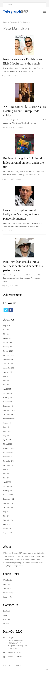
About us (6, 584)
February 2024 (8, 448)
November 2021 (9, 520)
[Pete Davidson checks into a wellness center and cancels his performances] (24, 239)
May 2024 (6, 436)
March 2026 (7, 343)
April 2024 (7, 440)
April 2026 (7, 338)
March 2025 (7, 393)
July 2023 (6, 469)
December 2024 (8, 406)
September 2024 (9, 419)
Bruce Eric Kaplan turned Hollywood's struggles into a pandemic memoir (21, 214)
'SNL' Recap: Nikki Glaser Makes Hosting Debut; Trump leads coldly (24, 111)
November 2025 (9, 359)
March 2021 (7, 529)
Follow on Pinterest (15, 657)
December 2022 (8, 499)
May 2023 (6, 478)
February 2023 (8, 491)
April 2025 (7, 389)
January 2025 (8, 402)
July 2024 (6, 427)
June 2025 (6, 381)
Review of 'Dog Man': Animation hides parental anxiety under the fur (24, 163)
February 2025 (8, 397)
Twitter (5, 615)
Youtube (6, 624)
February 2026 (8, 347)
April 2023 (7, 482)
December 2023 (8, 457)
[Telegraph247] (16, 11)
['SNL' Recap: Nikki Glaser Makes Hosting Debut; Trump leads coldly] (24, 84)
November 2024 (9, 410)
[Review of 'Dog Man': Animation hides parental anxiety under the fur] (24, 136)
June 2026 (6, 330)
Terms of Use (7, 597)
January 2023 (8, 495)
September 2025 (9, 368)
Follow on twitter (14, 652)
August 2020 (7, 533)
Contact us (7, 588)
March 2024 (7, 444)
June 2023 (6, 474)
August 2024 (7, 423)
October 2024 (8, 414)
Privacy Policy (8, 593)
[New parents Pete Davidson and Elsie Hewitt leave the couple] (24, 37)
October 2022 (8, 507)
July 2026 (6, 326)
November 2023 (9, 461)
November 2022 (9, 503)
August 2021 (7, 524)
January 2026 (8, 351)
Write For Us (7, 580)
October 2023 (8, 465)
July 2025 (6, 376)
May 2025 (6, 385)
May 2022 (6, 516)
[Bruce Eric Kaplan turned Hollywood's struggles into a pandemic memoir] (24, 187)
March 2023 (7, 486)
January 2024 (8, 452)
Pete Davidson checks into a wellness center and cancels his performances (23, 266)
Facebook (6, 611)
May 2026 (6, 334)
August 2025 (7, 372)
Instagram (6, 619)
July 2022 (6, 512)
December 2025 (8, 355)
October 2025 (8, 364)
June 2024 (6, 431)
